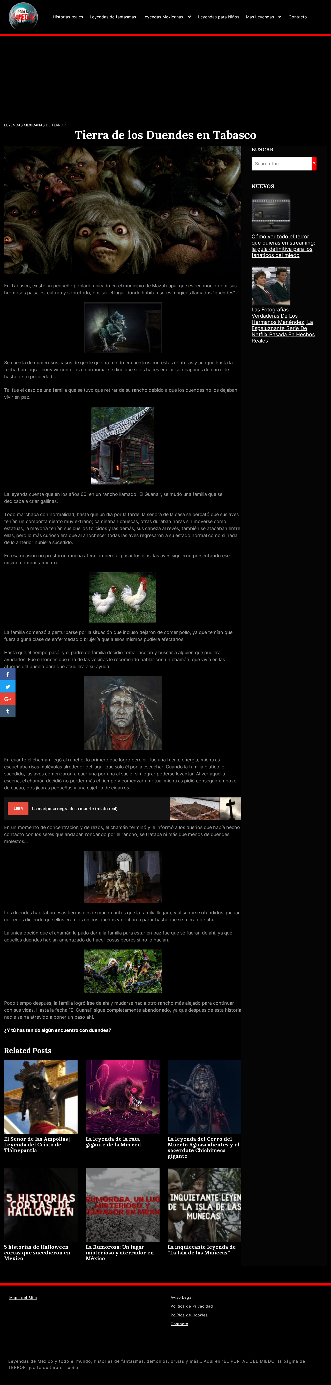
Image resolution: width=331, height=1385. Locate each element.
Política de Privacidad (192, 1306)
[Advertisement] (165, 75)
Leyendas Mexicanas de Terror (35, 125)
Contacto (298, 16)
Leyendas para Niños (218, 16)
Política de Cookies (189, 1315)
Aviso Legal (182, 1297)
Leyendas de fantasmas (113, 16)
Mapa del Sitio (23, 1297)
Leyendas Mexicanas (162, 16)
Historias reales (68, 16)
